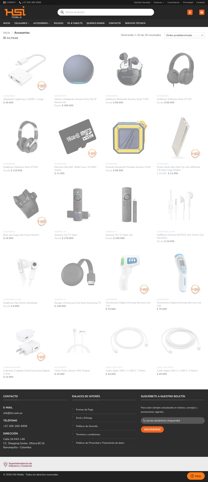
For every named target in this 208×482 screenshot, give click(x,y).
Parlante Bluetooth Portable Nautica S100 (128, 167)
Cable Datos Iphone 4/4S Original (72, 370)
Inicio (6, 23)
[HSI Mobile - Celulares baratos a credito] (19, 12)
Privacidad (188, 2)
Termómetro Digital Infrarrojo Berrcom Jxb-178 (128, 304)
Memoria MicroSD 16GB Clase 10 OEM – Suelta (76, 169)
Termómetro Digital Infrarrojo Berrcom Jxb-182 (179, 304)
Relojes (58, 23)
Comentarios (173, 2)
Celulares (20, 23)
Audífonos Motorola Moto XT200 (20, 167)
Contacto (200, 2)
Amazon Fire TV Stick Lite (119, 235)
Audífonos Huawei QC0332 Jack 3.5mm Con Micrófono (180, 236)
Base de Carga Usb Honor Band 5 (21, 235)
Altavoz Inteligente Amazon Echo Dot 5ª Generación (75, 101)
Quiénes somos (95, 23)
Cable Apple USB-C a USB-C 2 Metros (177, 370)
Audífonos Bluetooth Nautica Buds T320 (127, 99)
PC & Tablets (74, 23)
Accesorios (40, 23)
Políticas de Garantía (87, 426)
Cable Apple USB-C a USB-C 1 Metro (125, 370)
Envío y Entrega (84, 417)
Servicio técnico (135, 23)
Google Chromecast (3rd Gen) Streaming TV (77, 302)
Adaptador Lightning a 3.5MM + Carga (23, 99)
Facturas (158, 2)
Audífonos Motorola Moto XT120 (174, 99)
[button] (190, 12)
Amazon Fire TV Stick (65, 235)
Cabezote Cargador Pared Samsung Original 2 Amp (26, 372)
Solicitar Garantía (142, 2)
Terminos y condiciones (88, 434)
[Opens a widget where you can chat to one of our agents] (196, 476)
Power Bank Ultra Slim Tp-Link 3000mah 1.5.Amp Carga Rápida (178, 169)
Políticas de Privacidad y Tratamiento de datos (100, 442)
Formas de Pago (84, 409)
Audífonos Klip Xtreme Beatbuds (20, 302)
